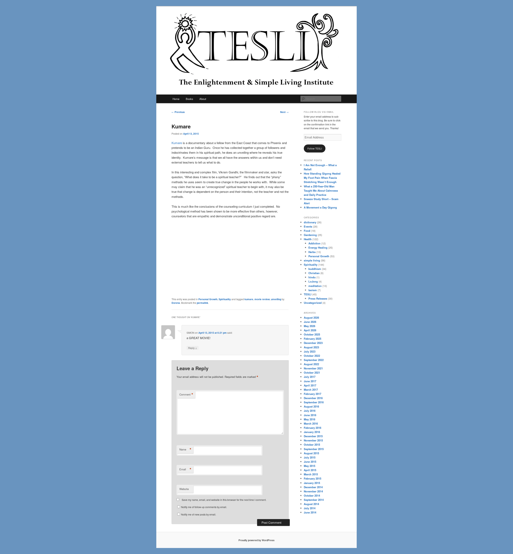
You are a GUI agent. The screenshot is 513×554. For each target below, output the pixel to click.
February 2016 (312, 428)
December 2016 (313, 398)
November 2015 (313, 440)
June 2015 (310, 462)
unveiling (276, 299)
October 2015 (312, 444)
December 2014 (313, 487)
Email (185, 469)
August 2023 (311, 347)
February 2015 (312, 478)
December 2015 (313, 436)
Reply (192, 348)
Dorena (176, 303)
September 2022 (314, 360)
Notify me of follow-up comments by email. (204, 507)
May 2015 (309, 466)
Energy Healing (317, 247)
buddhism (314, 269)
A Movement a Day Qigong (320, 207)
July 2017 (309, 377)
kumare (248, 299)
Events (308, 226)
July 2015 (309, 457)
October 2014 (312, 495)
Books (189, 99)
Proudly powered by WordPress (256, 540)
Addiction (314, 243)
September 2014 (314, 500)
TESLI (307, 294)
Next (284, 112)
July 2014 (309, 508)
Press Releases (317, 298)
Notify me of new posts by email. (198, 514)
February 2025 (312, 339)
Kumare (177, 143)
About (202, 99)
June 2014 (310, 512)
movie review (262, 299)
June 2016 (310, 415)
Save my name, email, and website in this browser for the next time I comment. (224, 499)
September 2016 (314, 402)
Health (308, 239)
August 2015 (311, 453)
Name (185, 449)
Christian (314, 273)
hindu (312, 277)
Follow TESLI (314, 148)
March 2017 (311, 389)
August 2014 (311, 504)
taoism (312, 290)
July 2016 (309, 411)
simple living (312, 260)
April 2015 (310, 470)
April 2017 (310, 385)
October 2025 (312, 334)
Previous (178, 112)
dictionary (310, 222)
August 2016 (311, 406)
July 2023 (309, 351)
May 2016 (309, 419)
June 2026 (310, 322)
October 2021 (312, 372)
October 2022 (312, 356)
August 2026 (311, 317)
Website (184, 489)
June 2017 (310, 381)
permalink (202, 303)
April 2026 (310, 330)
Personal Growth (207, 299)
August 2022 (311, 364)
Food (307, 231)
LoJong (313, 281)
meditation (315, 286)
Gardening (310, 235)
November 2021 (313, 368)
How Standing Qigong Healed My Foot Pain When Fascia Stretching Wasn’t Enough (322, 178)
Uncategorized (313, 303)
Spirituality (225, 299)
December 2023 (313, 343)
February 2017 (312, 394)
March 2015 (311, 474)
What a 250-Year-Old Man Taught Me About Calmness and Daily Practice (321, 190)
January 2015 (312, 483)
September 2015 (314, 449)
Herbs (312, 252)
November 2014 (313, 491)
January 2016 (312, 432)
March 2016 (311, 423)
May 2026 (309, 326)
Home (176, 99)
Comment (186, 394)
